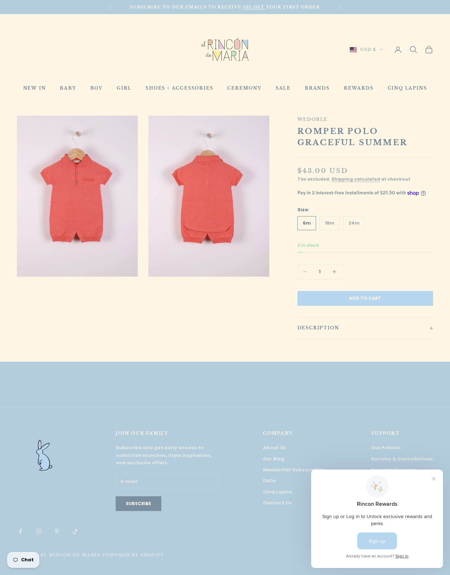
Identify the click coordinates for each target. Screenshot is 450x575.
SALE (283, 88)
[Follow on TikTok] (75, 531)
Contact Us (277, 502)
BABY (68, 88)
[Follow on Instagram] (38, 531)
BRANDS (317, 88)
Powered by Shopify (133, 555)
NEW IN (34, 88)
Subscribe (138, 503)
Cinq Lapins (277, 492)
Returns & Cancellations (402, 459)
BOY (96, 88)
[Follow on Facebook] (20, 531)
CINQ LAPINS (407, 88)
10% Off (254, 7)
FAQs (269, 480)
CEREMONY (244, 88)
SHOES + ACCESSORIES (179, 88)
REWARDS (359, 88)
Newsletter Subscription (294, 469)
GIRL (124, 88)
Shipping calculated (356, 179)
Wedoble (312, 119)
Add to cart (365, 298)
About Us (274, 447)
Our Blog (273, 459)
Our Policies (386, 447)
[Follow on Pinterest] (56, 531)
